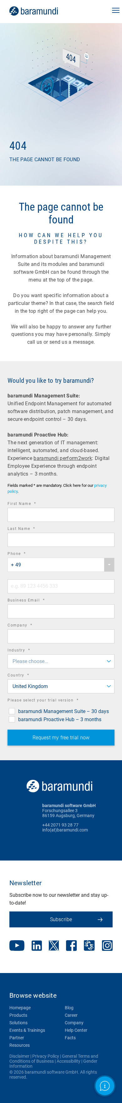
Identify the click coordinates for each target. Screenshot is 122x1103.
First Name (30, 504)
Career (71, 1015)
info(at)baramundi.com (65, 829)
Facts (70, 1037)
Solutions (18, 1022)
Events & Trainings (27, 1030)
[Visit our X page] (54, 946)
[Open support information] (105, 1086)
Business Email (35, 601)
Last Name (30, 529)
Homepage (20, 1007)
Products (18, 1015)
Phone (25, 554)
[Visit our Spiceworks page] (89, 946)
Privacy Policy (45, 1056)
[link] (42, 11)
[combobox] (61, 565)
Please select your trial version (52, 701)
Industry (27, 651)
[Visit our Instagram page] (107, 946)
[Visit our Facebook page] (71, 946)
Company (29, 626)
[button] (115, 11)
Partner (16, 1037)
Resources (19, 1045)
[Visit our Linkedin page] (37, 946)
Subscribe (61, 919)
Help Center (76, 1030)
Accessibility (68, 1061)
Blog (69, 1007)
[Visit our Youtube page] (16, 946)
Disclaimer (19, 1056)
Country (27, 676)
